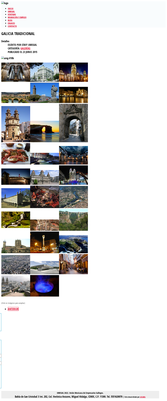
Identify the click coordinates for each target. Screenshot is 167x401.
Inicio (10, 8)
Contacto (12, 26)
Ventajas (12, 14)
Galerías (25, 48)
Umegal (11, 11)
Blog (10, 20)
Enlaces (11, 23)
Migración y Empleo (17, 17)
